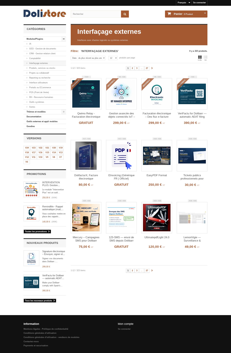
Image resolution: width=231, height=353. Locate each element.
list (206, 60)
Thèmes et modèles (36, 112)
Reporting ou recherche (39, 78)
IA (30, 44)
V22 (40, 148)
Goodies (31, 126)
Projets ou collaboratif (39, 73)
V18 (27, 152)
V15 (47, 152)
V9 (47, 157)
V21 (47, 148)
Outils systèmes (36, 102)
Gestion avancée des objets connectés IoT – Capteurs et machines (121, 115)
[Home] (45, 13)
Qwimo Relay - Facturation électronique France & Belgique (86, 115)
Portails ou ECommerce (40, 87)
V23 (34, 148)
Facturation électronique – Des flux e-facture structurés (157, 115)
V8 (53, 157)
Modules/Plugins (35, 39)
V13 (61, 152)
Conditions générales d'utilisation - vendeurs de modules (51, 337)
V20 (54, 148)
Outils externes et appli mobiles (42, 121)
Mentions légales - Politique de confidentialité (46, 329)
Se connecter (199, 2)
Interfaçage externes (38, 63)
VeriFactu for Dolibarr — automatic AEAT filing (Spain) (53, 277)
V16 (40, 152)
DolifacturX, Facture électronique (86, 177)
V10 (40, 157)
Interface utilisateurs (38, 82)
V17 (34, 152)
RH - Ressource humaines (41, 97)
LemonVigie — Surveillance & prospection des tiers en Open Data (192, 239)
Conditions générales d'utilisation (40, 333)
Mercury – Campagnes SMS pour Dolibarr (86, 239)
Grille (200, 60)
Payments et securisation (36, 345)
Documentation (34, 116)
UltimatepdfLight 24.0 (156, 237)
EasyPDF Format (157, 175)
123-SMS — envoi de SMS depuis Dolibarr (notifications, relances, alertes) (121, 239)
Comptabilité (35, 58)
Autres (32, 107)
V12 (27, 157)
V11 (33, 157)
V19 (61, 148)
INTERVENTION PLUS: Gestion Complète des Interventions (51, 184)
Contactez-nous (31, 341)
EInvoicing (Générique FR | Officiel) (121, 177)
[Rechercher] (125, 14)
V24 (27, 148)
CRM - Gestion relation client (42, 53)
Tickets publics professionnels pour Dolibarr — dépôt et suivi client (192, 177)
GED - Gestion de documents (42, 48)
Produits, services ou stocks (42, 68)
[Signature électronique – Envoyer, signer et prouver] (31, 258)
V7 (60, 157)
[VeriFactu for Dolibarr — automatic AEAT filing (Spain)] (31, 282)
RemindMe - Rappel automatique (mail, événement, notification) (52, 208)
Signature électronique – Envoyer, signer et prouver (53, 253)
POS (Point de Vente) (39, 92)
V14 (54, 152)
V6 (26, 162)
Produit (183, 14)
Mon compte (125, 323)
